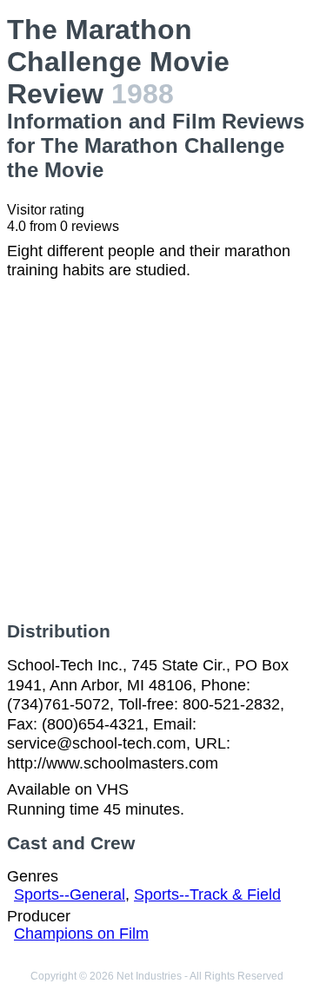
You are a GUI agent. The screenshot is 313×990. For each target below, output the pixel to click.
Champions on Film (81, 933)
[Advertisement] (156, 450)
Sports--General (69, 894)
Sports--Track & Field (207, 894)
